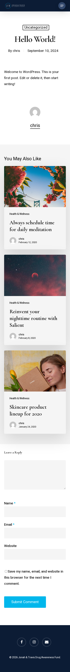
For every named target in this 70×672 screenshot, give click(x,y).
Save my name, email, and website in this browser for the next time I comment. (33, 577)
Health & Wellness (19, 214)
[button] (62, 6)
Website (10, 545)
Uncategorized (35, 27)
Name (9, 503)
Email (9, 524)
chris (16, 50)
